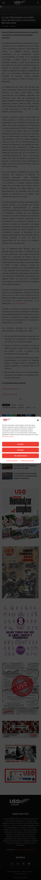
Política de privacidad (27, 460)
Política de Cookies (7, 436)
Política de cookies (12, 460)
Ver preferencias (20, 456)
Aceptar (20, 444)
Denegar (20, 450)
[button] (38, 420)
